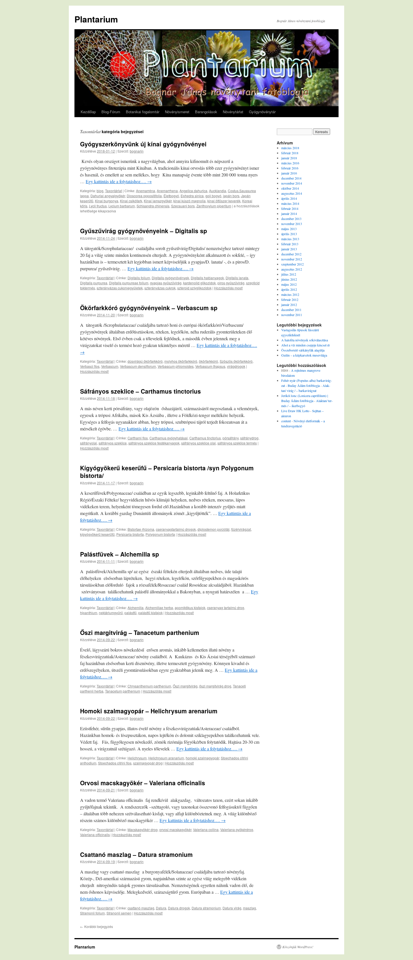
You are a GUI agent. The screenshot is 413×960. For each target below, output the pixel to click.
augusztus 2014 (291, 193)
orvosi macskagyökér (175, 829)
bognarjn (137, 151)
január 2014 (289, 213)
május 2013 (289, 228)
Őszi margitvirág (185, 686)
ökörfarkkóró (208, 361)
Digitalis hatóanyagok (207, 277)
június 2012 (289, 279)
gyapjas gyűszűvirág (165, 282)
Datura (161, 907)
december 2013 (291, 218)
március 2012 (290, 294)
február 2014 (289, 208)
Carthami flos (138, 437)
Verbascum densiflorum (138, 366)
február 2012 (289, 299)
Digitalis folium (139, 277)
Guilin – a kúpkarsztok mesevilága (304, 355)
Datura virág (232, 907)
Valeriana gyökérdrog (236, 829)
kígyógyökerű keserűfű (97, 534)
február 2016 (289, 168)
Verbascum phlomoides (176, 366)
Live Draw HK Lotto (295, 410)
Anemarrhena (167, 190)
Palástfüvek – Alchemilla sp (119, 554)
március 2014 (290, 203)
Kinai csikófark (131, 200)
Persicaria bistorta (130, 534)
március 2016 (290, 163)
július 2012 (288, 274)
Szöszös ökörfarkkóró (236, 361)
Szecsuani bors (183, 205)
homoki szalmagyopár (202, 757)
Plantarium (96, 19)
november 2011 (291, 314)
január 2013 (289, 249)
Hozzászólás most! (228, 287)
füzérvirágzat (241, 529)
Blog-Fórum (110, 111)
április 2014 (289, 198)
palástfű (130, 612)
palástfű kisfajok (150, 612)
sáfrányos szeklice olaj (198, 443)
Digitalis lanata (237, 277)
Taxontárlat (113, 190)
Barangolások (206, 111)
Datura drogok (179, 907)
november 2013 (291, 223)
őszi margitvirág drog (215, 686)
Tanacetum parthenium (122, 691)
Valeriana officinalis (95, 834)
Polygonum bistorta (160, 534)
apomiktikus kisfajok (190, 607)
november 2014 (291, 183)
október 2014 (290, 188)
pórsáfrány (231, 437)
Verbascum (109, 366)
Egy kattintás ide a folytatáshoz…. (119, 181)
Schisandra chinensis (153, 205)
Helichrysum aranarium (166, 757)
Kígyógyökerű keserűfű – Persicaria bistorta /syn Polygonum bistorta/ (167, 472)
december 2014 (291, 178)
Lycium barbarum (121, 205)
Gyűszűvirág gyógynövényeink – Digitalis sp (143, 230)
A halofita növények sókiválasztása (304, 340)
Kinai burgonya (106, 200)
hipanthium (88, 612)
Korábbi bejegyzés (96, 926)
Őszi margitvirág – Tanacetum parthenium (139, 632)
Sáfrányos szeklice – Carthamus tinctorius (140, 391)
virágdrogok (236, 366)
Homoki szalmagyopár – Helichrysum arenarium (148, 711)
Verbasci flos (89, 366)
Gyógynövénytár (262, 111)
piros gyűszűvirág (230, 282)
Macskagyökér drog (143, 829)
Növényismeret (177, 111)
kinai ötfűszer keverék (223, 200)
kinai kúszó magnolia (189, 200)
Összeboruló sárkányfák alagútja (302, 350)
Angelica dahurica (193, 190)
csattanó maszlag (141, 907)
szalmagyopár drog (148, 763)
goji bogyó (213, 195)
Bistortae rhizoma (141, 529)
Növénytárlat (233, 111)
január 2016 (289, 173)
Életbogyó (171, 195)
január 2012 (289, 304)
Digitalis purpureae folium (128, 282)
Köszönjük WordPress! (297, 947)
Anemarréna (145, 190)
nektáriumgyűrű (111, 612)
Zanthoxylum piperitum (213, 205)
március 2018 (290, 148)
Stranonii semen (118, 913)
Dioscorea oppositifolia (144, 195)
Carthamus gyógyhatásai (168, 437)
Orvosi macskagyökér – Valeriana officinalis (142, 783)
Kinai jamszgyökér (158, 200)
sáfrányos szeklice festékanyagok (154, 443)
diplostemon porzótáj (214, 529)
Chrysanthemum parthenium (149, 686)
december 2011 (291, 309)
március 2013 (290, 239)
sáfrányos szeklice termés (237, 443)
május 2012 (289, 284)
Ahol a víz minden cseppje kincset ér (305, 345)
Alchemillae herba (159, 607)
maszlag (249, 907)
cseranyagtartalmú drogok (176, 529)
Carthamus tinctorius (205, 437)
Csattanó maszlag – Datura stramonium (136, 854)
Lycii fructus (98, 205)
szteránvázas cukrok (160, 287)
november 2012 (291, 259)
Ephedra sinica (192, 195)
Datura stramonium (206, 907)
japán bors (231, 195)
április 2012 (289, 289)
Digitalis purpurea (93, 282)
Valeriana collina (206, 829)
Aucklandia (217, 190)
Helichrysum (137, 757)
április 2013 (289, 234)
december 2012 (291, 254)
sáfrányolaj (88, 443)
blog (100, 190)
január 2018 (289, 158)
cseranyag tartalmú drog (225, 607)
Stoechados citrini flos (114, 763)
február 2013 (289, 244)
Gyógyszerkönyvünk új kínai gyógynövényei (143, 144)
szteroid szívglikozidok (194, 287)
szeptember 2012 (292, 264)
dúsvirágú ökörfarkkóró (145, 361)
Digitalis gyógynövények (170, 277)
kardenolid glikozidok (199, 282)
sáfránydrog (249, 437)
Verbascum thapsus (210, 366)
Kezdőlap (88, 111)
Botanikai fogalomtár (142, 111)
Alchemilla (136, 607)
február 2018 (289, 153)
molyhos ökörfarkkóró (180, 361)
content (286, 421)
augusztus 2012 (291, 269)
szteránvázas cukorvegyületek (120, 287)
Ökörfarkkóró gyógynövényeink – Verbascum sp (148, 307)
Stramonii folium (92, 913)
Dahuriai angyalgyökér (107, 195)
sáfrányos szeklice (113, 443)
